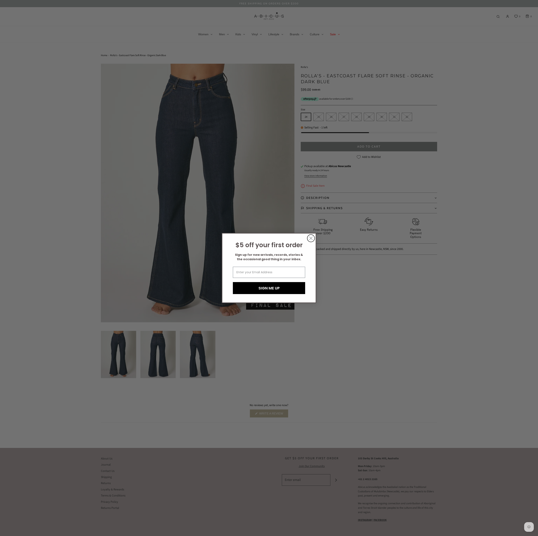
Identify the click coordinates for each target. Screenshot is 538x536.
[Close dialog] (311, 238)
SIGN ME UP (269, 288)
